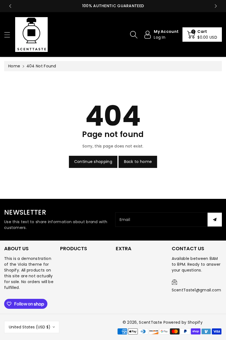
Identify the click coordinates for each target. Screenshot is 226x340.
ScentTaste (150, 322)
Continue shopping (93, 161)
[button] (9, 34)
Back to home (138, 161)
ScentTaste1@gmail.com (196, 290)
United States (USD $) (29, 327)
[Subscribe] (215, 219)
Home (14, 66)
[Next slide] (216, 6)
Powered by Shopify (183, 322)
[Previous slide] (10, 6)
